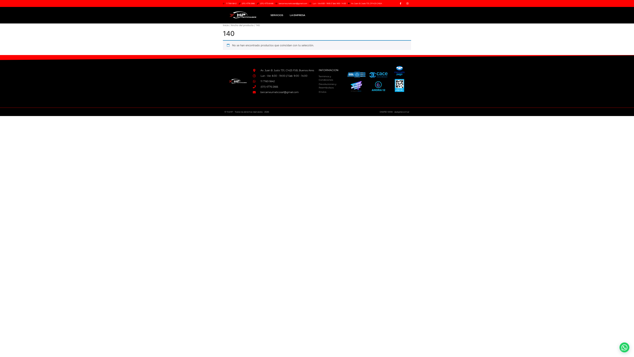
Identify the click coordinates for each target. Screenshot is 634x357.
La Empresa (297, 15)
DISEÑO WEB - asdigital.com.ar (394, 112)
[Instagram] (407, 3)
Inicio (226, 25)
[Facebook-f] (400, 3)
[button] (624, 347)
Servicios (276, 15)
